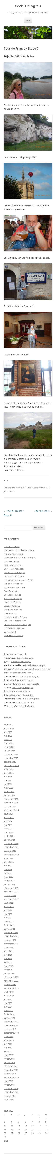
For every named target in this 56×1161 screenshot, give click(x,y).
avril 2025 (8, 784)
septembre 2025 (11, 765)
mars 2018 (8, 1081)
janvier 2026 (9, 750)
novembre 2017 (11, 1092)
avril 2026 (8, 739)
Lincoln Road (10, 631)
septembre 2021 (11, 943)
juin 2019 (8, 1044)
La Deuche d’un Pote (13, 565)
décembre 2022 (11, 888)
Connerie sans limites (13, 583)
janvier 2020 (9, 1018)
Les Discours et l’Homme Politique (19, 557)
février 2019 (9, 1058)
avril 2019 (8, 1051)
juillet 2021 (9, 951)
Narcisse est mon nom (14, 576)
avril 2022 (8, 917)
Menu (28, 20)
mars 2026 (8, 743)
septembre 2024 (11, 810)
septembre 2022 (11, 899)
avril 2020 (8, 1006)
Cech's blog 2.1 (28, 6)
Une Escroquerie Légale (14, 572)
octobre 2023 (10, 850)
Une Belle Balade (11, 561)
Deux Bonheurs (11, 591)
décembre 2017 (11, 1088)
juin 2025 (8, 776)
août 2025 (8, 769)
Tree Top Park (10, 613)
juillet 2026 (9, 728)
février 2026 (9, 747)
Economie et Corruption (15, 587)
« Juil (6, 1140)
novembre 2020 (11, 980)
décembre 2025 (11, 754)
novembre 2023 (11, 847)
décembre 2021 (11, 932)
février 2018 (9, 1084)
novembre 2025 (11, 758)
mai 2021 (8, 958)
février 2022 (9, 925)
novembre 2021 (11, 936)
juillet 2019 (9, 1040)
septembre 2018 (11, 1077)
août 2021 (8, 947)
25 (12, 1133)
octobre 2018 (10, 1073)
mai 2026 (8, 735)
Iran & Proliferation (12, 602)
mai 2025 (8, 780)
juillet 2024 (9, 817)
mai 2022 (8, 914)
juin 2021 (8, 954)
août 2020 (8, 992)
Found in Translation (13, 635)
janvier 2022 (9, 928)
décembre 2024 (11, 799)
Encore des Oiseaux (13, 609)
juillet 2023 (9, 862)
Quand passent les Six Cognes (17, 624)
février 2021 (9, 969)
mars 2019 (8, 1055)
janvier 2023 (9, 884)
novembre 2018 (11, 1070)
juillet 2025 (9, 773)
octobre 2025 (10, 761)
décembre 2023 (11, 843)
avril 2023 (8, 873)
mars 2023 (8, 876)
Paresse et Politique (13, 598)
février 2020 (9, 1014)
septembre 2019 (11, 1032)
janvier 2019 (9, 1062)
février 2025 (9, 791)
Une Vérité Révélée (12, 594)
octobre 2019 (10, 1029)
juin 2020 (8, 999)
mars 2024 (8, 832)
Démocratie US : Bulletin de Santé (19, 550)
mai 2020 (8, 1003)
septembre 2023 (11, 854)
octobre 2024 (10, 806)
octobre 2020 (10, 984)
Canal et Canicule (11, 546)
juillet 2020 (9, 995)
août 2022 (8, 902)
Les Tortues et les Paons (15, 620)
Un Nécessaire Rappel (14, 568)
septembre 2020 (11, 988)
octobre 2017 (10, 1095)
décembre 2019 (11, 1021)
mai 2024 (8, 824)
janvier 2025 (9, 795)
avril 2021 (8, 962)
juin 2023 (8, 865)
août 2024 (8, 813)
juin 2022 (8, 910)
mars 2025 (8, 787)
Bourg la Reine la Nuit (13, 554)
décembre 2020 (11, 977)
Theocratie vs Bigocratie (15, 628)
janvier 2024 (9, 839)
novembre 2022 (11, 891)
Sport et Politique (12, 605)
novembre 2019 (11, 1025)
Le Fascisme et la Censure (15, 617)
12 (19, 1125)
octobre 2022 (10, 895)
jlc (5, 654)
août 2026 (8, 724)
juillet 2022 (9, 906)
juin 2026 (8, 732)
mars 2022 (8, 921)
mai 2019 (8, 1047)
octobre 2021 (10, 940)
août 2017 (8, 1099)
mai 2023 (8, 869)
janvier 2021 (9, 973)
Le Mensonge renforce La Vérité (18, 579)
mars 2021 (8, 966)
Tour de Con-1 (43, 510)
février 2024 (9, 836)
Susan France (39, 487)
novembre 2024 (11, 802)
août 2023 (8, 858)
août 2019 (8, 1036)
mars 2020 (8, 1010)
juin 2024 (8, 821)
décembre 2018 (11, 1066)
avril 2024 (8, 828)
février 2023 (9, 880)
